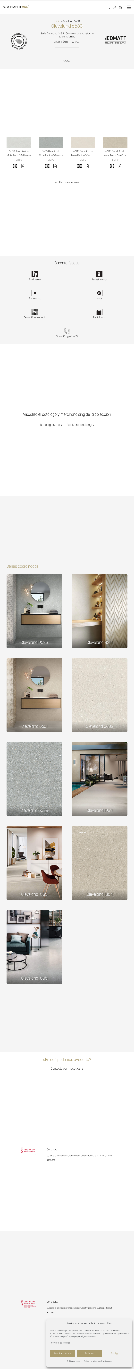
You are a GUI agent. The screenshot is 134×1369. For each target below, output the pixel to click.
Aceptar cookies (62, 1353)
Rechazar (89, 1353)
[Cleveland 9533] (34, 611)
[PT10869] (51, 142)
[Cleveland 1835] (34, 947)
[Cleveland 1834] (99, 863)
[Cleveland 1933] (99, 779)
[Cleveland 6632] (99, 695)
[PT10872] (83, 142)
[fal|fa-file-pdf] (22, 166)
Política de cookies (74, 1361)
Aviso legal (107, 1361)
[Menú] (129, 7)
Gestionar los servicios (60, 1343)
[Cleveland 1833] (34, 863)
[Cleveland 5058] (34, 779)
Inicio (57, 21)
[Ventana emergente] (115, 7)
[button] (108, 7)
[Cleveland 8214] (99, 611)
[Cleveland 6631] (34, 695)
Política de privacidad (93, 1361)
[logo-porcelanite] (16, 7)
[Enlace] (121, 7)
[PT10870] (19, 142)
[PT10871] (115, 142)
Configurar (116, 1353)
